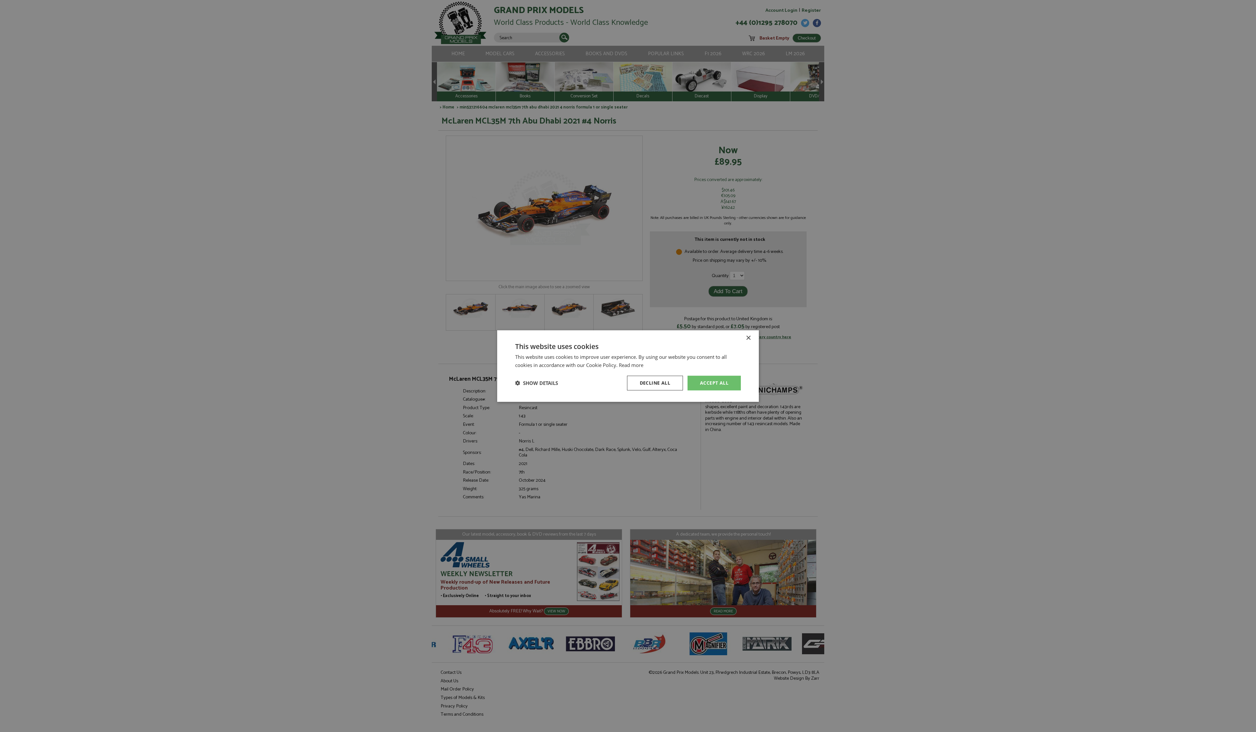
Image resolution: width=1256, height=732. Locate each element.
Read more (631, 365)
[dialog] (628, 366)
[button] (536, 383)
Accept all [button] (714, 383)
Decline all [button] (655, 383)
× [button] (748, 338)
